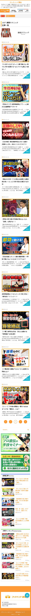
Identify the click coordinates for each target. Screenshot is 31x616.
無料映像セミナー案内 (13, 11)
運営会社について (20, 612)
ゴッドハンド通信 (15, 2)
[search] (28, 430)
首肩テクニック (27, 11)
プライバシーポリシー (7, 612)
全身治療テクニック (20, 11)
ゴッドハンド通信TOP (5, 11)
